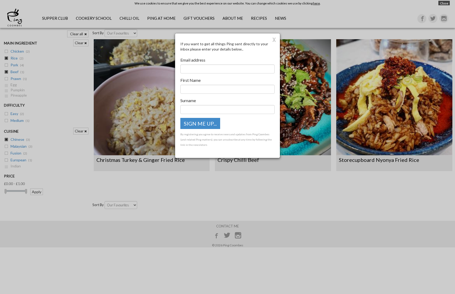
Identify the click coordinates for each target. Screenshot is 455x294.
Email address (192, 59)
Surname (188, 100)
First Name (190, 80)
